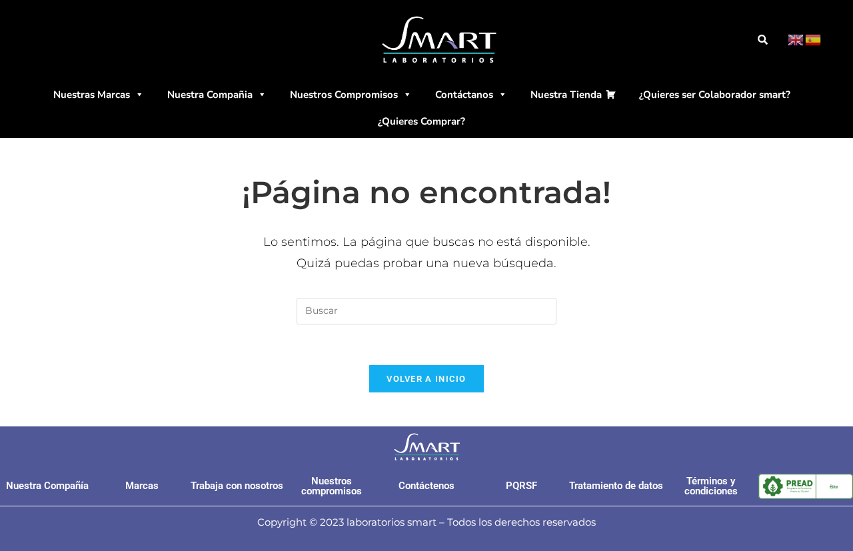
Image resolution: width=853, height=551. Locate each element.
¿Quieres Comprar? (421, 121)
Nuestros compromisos (331, 486)
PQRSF (521, 486)
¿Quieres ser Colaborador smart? (714, 94)
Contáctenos (426, 486)
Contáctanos (464, 94)
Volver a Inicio (426, 379)
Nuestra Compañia (210, 94)
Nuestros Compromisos (344, 94)
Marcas (142, 486)
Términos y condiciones (711, 486)
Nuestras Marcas (91, 94)
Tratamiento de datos (616, 486)
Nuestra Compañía (47, 486)
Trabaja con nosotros (237, 486)
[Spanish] (813, 39)
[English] (796, 39)
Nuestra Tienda (566, 94)
